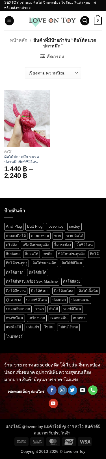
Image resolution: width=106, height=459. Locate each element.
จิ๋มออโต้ (31, 254)
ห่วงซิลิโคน (72, 309)
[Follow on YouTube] (53, 403)
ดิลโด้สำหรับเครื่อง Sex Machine (32, 281)
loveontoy (56, 226)
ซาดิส (48, 254)
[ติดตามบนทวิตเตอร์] (72, 390)
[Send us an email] (82, 390)
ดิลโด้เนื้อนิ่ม (88, 291)
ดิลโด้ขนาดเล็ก (44, 263)
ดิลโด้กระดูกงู (16, 263)
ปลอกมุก (59, 300)
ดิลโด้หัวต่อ (40, 291)
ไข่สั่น (48, 327)
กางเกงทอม (40, 236)
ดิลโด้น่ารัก (14, 272)
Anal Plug (14, 226)
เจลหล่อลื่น (59, 318)
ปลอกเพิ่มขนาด (18, 309)
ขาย (57, 236)
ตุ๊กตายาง (13, 300)
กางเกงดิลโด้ (16, 236)
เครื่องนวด (37, 318)
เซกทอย (79, 318)
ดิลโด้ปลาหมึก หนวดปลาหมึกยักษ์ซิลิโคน (21, 159)
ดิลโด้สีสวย (72, 281)
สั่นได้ (53, 309)
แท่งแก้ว (32, 327)
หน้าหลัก (18, 40)
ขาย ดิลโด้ (74, 236)
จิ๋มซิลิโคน (84, 245)
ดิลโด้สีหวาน (16, 291)
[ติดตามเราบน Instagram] (62, 390)
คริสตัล (11, 245)
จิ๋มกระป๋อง (62, 245)
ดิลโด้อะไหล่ (63, 291)
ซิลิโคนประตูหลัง (71, 254)
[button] (9, 20)
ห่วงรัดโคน (14, 318)
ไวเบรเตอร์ (14, 336)
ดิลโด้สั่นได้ (37, 272)
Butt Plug (34, 226)
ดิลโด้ (94, 254)
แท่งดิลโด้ (13, 327)
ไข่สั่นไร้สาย (68, 327)
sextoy (74, 226)
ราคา (39, 309)
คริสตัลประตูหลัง (36, 245)
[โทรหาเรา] (93, 390)
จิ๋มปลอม (13, 254)
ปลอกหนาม (80, 300)
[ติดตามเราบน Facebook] (52, 390)
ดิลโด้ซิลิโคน (72, 263)
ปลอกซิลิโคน (36, 300)
